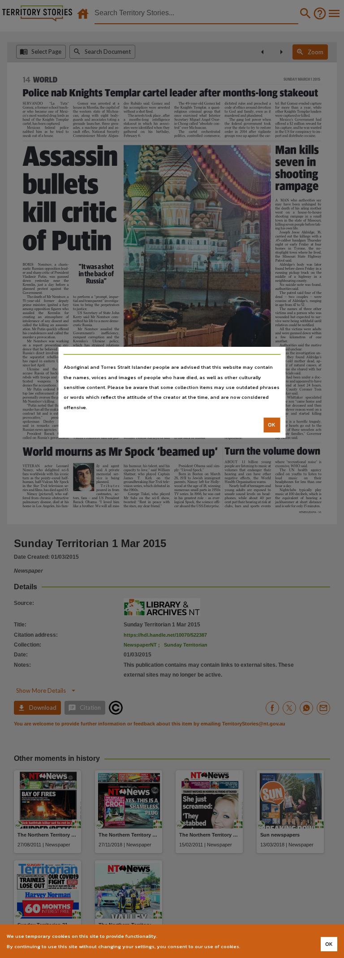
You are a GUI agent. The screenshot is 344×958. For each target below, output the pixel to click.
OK (271, 425)
